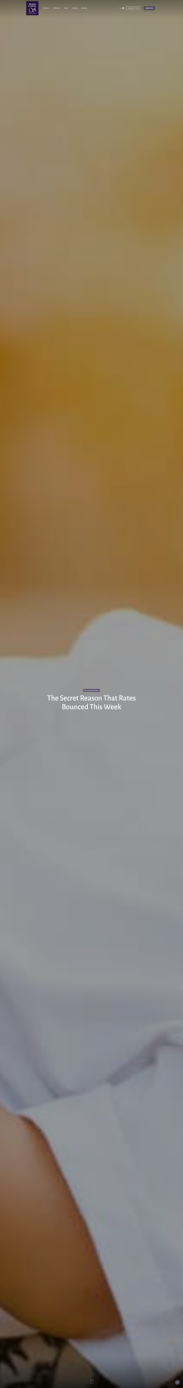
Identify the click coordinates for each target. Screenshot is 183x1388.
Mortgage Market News (91, 690)
